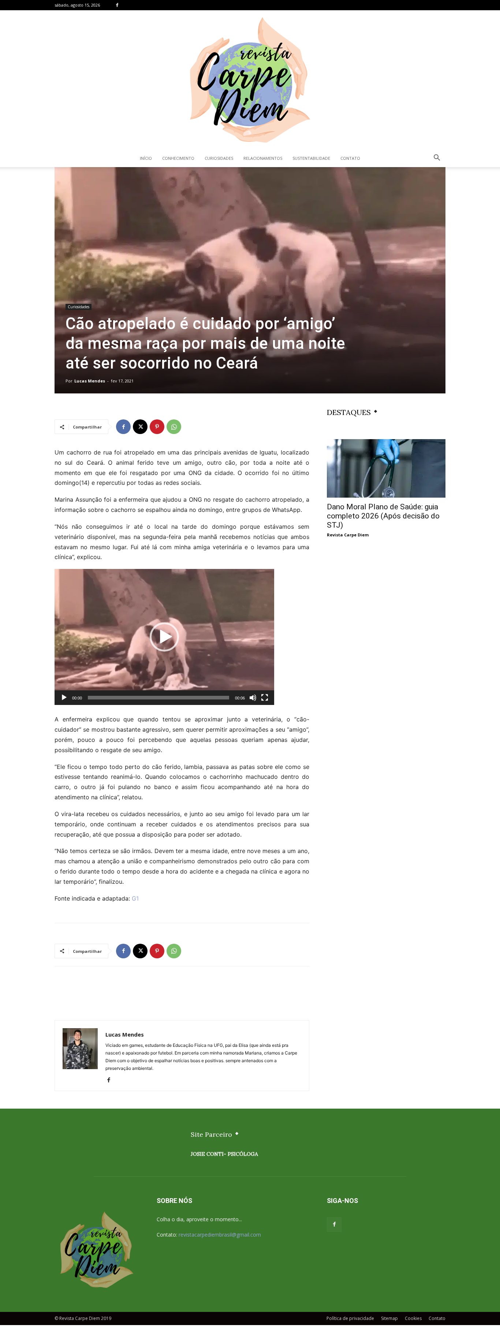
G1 (135, 898)
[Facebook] (117, 5)
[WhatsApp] (174, 426)
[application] (164, 637)
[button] (436, 158)
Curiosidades (219, 158)
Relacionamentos (262, 158)
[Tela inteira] (264, 697)
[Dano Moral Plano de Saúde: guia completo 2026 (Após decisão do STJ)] (386, 468)
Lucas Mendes (89, 381)
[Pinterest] (157, 426)
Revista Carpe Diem (348, 534)
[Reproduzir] (64, 697)
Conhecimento (178, 158)
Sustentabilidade (311, 158)
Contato (350, 158)
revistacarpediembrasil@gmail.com (220, 1234)
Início (146, 158)
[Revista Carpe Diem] (250, 79)
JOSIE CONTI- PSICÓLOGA (224, 1154)
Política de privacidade (350, 1318)
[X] (140, 426)
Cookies (413, 1318)
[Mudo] (253, 697)
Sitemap (389, 1318)
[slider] (158, 697)
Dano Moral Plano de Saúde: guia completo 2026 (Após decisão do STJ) (383, 515)
